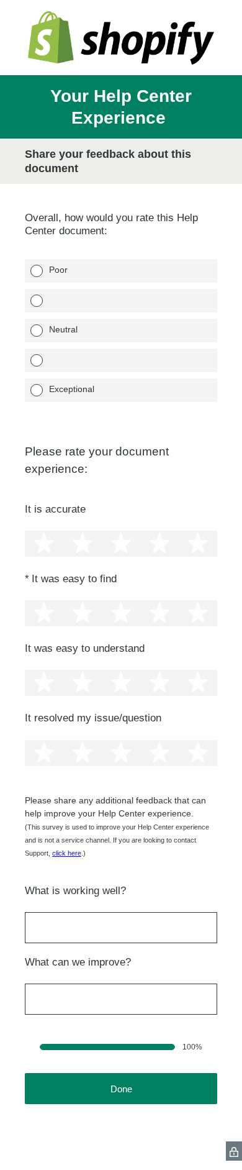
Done (121, 1089)
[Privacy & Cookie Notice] (234, 1151)
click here (66, 853)
